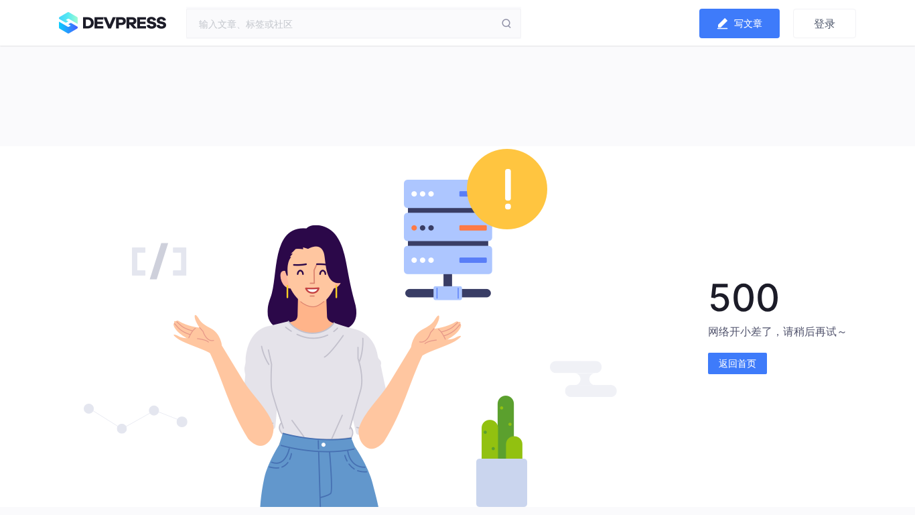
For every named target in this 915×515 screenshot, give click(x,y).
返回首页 (737, 363)
